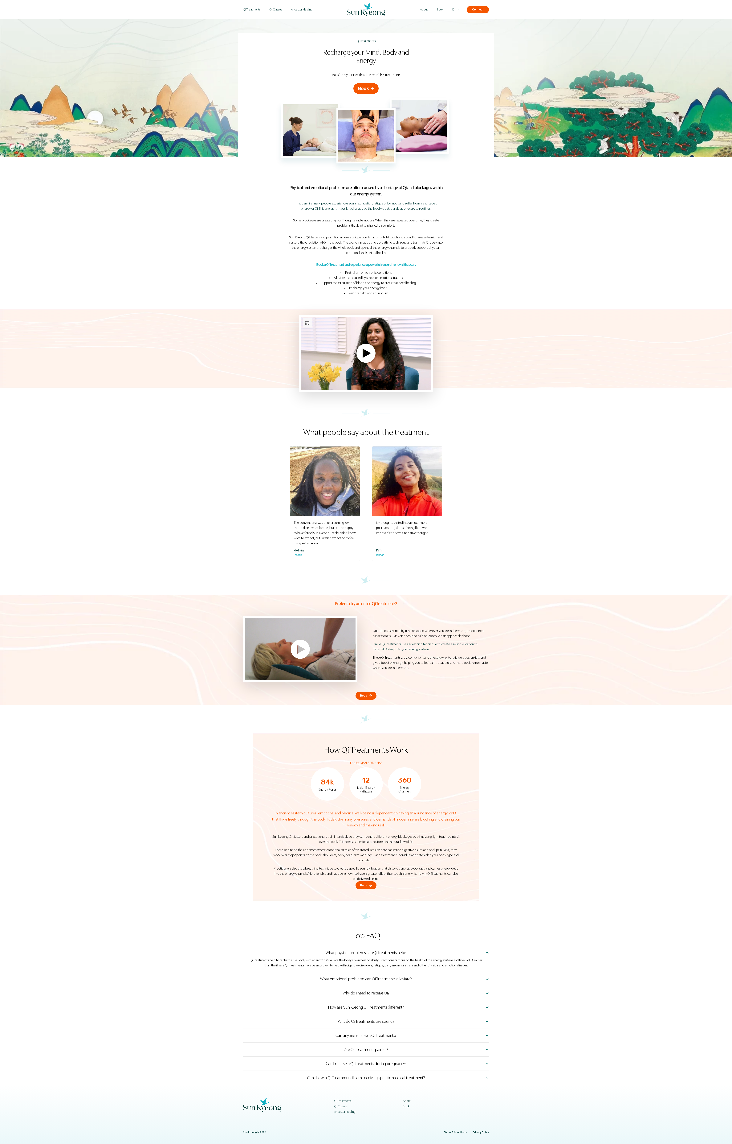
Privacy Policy (481, 1132)
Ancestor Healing (301, 9)
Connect (478, 9)
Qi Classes (275, 9)
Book (440, 9)
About (424, 9)
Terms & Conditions (455, 1132)
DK (454, 9)
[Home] (366, 9)
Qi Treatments (251, 9)
